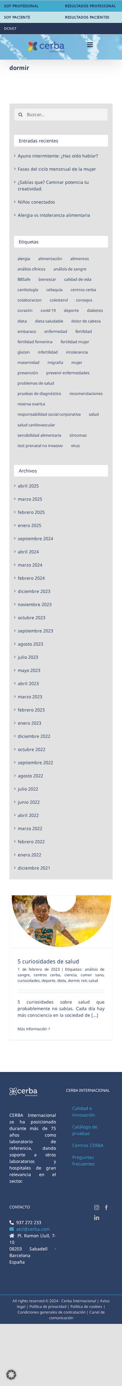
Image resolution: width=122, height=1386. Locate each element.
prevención (28, 373)
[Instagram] (96, 1207)
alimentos (79, 258)
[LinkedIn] (96, 1217)
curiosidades (29, 980)
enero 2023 (29, 723)
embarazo (27, 331)
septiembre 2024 (35, 538)
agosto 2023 (30, 644)
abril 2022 (28, 815)
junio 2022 (29, 802)
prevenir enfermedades (67, 373)
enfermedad (55, 331)
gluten (24, 352)
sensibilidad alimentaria (39, 435)
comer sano (92, 975)
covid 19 (48, 310)
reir (84, 980)
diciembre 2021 (34, 868)
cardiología (28, 289)
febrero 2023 (31, 710)
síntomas (78, 435)
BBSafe (24, 279)
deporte (48, 980)
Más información (32, 1029)
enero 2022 (29, 855)
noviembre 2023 (35, 604)
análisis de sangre (69, 269)
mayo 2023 (29, 670)
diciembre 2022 (34, 736)
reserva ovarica (31, 404)
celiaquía (54, 289)
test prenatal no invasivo (40, 445)
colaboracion (30, 300)
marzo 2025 (30, 499)
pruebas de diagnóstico (39, 393)
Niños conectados (36, 202)
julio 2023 (28, 657)
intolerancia (77, 352)
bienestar (47, 279)
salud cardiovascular (36, 425)
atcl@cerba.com (32, 1229)
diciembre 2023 (34, 591)
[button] (11, 1374)
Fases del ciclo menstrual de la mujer (57, 169)
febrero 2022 (31, 842)
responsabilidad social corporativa (49, 414)
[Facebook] (106, 1207)
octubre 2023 (31, 618)
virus (75, 445)
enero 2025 (29, 525)
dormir (73, 980)
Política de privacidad (48, 1306)
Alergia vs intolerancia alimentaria (54, 215)
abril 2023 (28, 683)
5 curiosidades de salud (48, 961)
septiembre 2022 (35, 762)
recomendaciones (86, 393)
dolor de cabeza (86, 321)
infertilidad (48, 352)
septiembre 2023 (35, 631)
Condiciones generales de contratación (51, 1312)
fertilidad (83, 331)
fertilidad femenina (35, 341)
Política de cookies (86, 1306)
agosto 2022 (30, 776)
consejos (84, 300)
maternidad (28, 362)
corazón (25, 310)
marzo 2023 (30, 697)
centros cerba (47, 975)
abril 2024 (28, 552)
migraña (55, 362)
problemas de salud (36, 383)
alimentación (50, 258)
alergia (24, 258)
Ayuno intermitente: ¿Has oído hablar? (58, 156)
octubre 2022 (31, 749)
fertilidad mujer (75, 341)
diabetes (95, 310)
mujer (76, 362)
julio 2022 (28, 789)
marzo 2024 (30, 565)
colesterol (59, 300)
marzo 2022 (30, 828)
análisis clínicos (31, 269)
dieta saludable (49, 321)
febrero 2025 (31, 512)
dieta (61, 980)
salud (93, 980)
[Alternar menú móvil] (90, 44)
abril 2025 (28, 486)
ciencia (70, 975)
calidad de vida (77, 279)
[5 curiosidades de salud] (61, 921)
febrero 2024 (31, 578)
